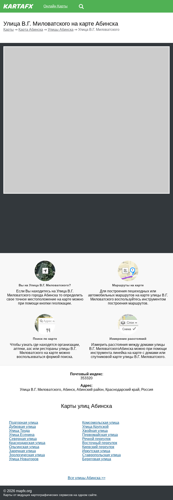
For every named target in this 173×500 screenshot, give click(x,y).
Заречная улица (22, 451)
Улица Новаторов (24, 459)
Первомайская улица (100, 435)
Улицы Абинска (60, 29)
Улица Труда (19, 431)
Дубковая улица (22, 427)
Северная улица (23, 439)
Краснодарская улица (27, 443)
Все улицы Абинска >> (86, 478)
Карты (8, 29)
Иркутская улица (96, 451)
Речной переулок (96, 439)
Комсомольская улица (100, 422)
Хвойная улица (95, 431)
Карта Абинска (30, 29)
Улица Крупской (95, 427)
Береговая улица (96, 459)
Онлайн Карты (55, 6)
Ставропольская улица (101, 455)
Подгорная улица (23, 422)
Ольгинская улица (24, 447)
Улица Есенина (21, 435)
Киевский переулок (98, 447)
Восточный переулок (99, 443)
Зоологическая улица (27, 455)
